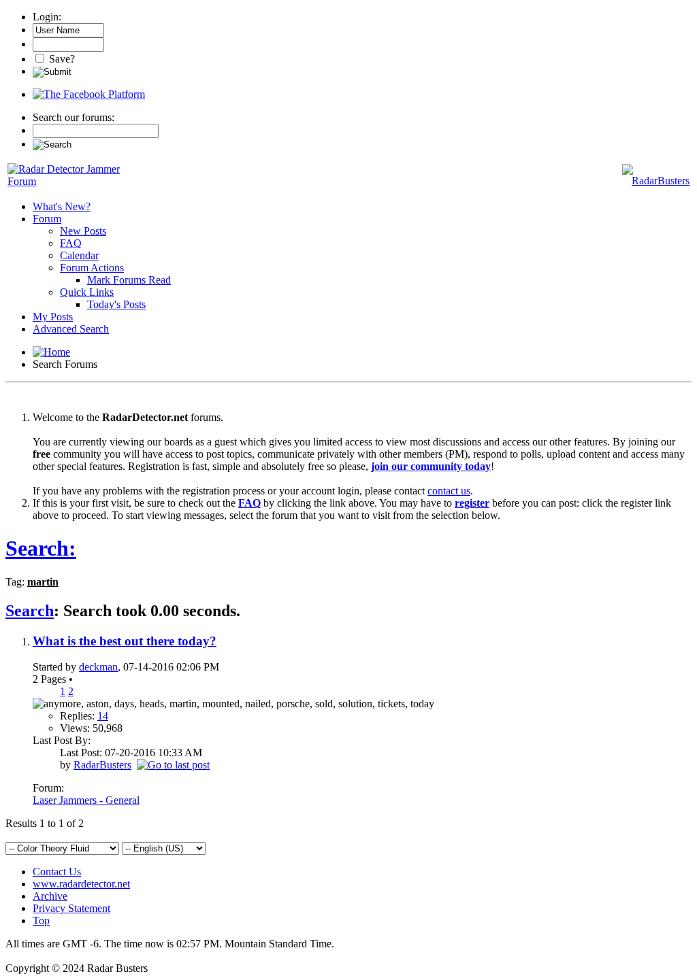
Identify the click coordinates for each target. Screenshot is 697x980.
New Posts (83, 231)
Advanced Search (71, 329)
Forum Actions (92, 267)
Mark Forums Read (129, 280)
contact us (448, 490)
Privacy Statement (71, 908)
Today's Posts (116, 304)
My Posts (53, 316)
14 (102, 716)
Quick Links (87, 292)
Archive (50, 896)
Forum (47, 218)
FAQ (71, 243)
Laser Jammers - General (86, 800)
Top (41, 920)
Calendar (79, 255)
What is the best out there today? (124, 641)
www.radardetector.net (81, 884)
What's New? (62, 206)
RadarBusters (102, 765)
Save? (60, 59)
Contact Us (57, 871)
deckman (98, 667)
